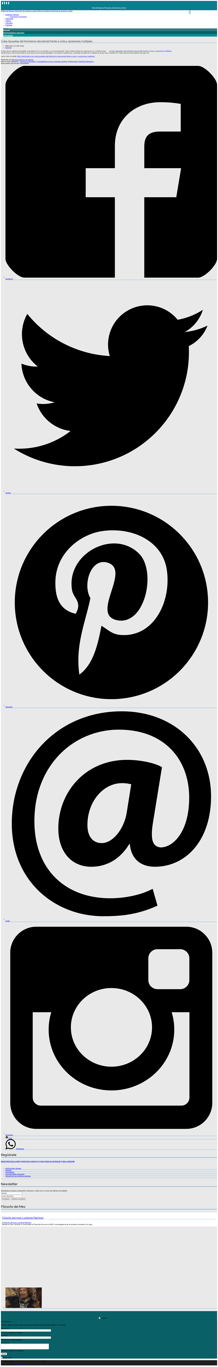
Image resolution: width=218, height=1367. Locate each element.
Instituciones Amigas (13, 1168)
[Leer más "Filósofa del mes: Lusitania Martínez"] (16, 1223)
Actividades (9, 1172)
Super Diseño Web (19, 1364)
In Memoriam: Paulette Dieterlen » (81, 61)
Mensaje (5, 1343)
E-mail (4, 1335)
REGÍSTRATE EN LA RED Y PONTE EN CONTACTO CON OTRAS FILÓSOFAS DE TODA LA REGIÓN (38, 1162)
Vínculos (9, 23)
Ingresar (8, 25)
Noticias (8, 1170)
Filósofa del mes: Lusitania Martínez (22, 1217)
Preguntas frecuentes (18, 17)
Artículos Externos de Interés (22, 60)
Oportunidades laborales (15, 1174)
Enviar (4, 1354)
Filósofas (9, 19)
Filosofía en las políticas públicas (18, 1176)
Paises (8, 21)
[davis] (23, 1307)
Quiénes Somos (12, 15)
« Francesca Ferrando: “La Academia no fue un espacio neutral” (43, 61)
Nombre (5, 1328)
